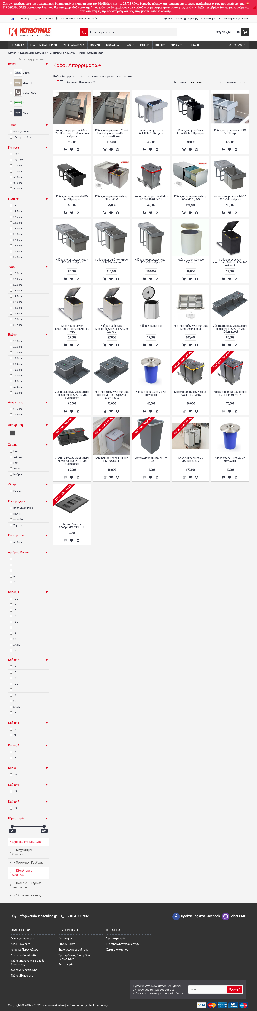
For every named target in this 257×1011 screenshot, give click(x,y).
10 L (15, 598)
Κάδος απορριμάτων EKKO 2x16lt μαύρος (72, 198)
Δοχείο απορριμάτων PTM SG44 (151, 459)
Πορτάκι (18, 519)
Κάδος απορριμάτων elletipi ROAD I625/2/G (190, 198)
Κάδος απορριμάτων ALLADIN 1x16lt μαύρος (191, 132)
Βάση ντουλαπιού (23, 508)
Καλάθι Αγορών (20, 943)
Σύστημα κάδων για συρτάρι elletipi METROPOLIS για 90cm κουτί (72, 460)
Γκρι (15, 462)
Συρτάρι (18, 525)
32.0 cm (17, 240)
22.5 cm (17, 217)
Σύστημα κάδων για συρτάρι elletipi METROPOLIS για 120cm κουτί (230, 328)
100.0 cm (18, 154)
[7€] (12, 826)
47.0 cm (17, 381)
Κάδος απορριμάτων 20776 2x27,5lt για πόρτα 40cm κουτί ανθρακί (111, 133)
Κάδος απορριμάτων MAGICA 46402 (190, 459)
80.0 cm (17, 183)
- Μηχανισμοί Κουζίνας (22, 852)
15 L (15, 610)
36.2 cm (17, 325)
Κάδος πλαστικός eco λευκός (191, 261)
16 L (15, 616)
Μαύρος (18, 474)
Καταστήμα (65, 938)
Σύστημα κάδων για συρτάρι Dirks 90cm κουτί (191, 327)
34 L (15, 650)
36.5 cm (17, 414)
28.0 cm (17, 284)
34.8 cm (17, 313)
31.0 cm (17, 290)
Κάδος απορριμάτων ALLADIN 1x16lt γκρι (151, 132)
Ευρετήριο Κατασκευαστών (122, 943)
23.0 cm (17, 222)
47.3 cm (17, 387)
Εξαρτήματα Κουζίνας (27, 842)
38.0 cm (17, 369)
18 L (15, 621)
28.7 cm (17, 228)
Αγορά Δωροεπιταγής (24, 969)
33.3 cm (17, 364)
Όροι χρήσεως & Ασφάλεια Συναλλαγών (75, 957)
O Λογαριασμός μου (23, 938)
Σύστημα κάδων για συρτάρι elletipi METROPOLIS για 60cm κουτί (72, 394)
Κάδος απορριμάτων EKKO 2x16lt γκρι (230, 132)
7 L (15, 712)
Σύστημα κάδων (22, 137)
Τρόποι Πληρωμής (22, 975)
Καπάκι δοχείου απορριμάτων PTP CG (72, 526)
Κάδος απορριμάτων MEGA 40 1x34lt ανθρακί (230, 198)
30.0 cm (17, 165)
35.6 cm (17, 251)
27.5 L (16, 644)
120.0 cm (18, 160)
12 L (15, 604)
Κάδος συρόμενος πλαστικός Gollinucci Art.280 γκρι (72, 328)
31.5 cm (17, 296)
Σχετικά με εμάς (115, 938)
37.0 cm (17, 257)
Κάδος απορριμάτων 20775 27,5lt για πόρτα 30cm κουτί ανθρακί (72, 133)
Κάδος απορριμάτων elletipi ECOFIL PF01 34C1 (151, 198)
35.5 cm (17, 245)
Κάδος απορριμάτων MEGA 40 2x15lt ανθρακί (72, 261)
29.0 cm (17, 346)
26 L (15, 639)
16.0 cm (17, 273)
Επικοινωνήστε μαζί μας (73, 949)
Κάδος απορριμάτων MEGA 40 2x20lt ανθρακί (111, 261)
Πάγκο (17, 513)
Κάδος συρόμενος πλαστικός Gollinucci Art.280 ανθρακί (230, 262)
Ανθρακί (18, 457)
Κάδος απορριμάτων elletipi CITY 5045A (111, 198)
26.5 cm (17, 408)
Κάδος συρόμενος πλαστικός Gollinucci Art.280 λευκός (111, 328)
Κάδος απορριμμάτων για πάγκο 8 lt (151, 393)
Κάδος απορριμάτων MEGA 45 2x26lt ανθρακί (151, 261)
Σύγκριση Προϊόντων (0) (81, 82)
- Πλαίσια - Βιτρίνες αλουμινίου (27, 885)
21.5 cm (17, 211)
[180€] (44, 826)
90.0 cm (17, 188)
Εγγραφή (234, 989)
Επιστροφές (66, 964)
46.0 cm (17, 375)
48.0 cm (17, 392)
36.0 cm (17, 319)
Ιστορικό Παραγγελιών (24, 949)
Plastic (17, 491)
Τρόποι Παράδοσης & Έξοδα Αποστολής (27, 962)
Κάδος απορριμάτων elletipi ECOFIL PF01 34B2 (190, 393)
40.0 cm (17, 171)
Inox (15, 451)
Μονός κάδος (21, 131)
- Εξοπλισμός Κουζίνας (22, 873)
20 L (15, 627)
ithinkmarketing (98, 1005)
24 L (15, 633)
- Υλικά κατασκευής (26, 895)
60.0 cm (17, 177)
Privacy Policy (67, 943)
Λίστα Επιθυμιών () (23, 955)
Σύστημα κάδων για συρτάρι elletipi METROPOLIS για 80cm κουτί (112, 394)
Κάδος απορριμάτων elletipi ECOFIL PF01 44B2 (230, 393)
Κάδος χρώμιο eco (151, 325)
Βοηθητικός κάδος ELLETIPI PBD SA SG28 (111, 459)
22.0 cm (17, 279)
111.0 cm (18, 205)
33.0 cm (17, 307)
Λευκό (17, 468)
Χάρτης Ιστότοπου (117, 949)
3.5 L (15, 774)
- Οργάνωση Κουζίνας (27, 862)
